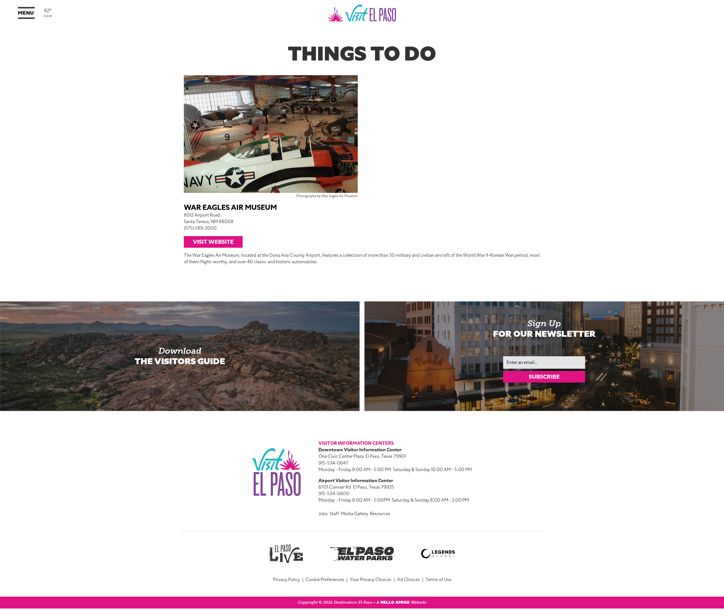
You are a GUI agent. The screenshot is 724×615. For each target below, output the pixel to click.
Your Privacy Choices (370, 580)
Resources (380, 514)
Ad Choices (408, 580)
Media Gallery (354, 514)
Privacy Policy (286, 580)
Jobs (323, 514)
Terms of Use (438, 580)
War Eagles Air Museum (230, 207)
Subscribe (544, 377)
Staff (334, 514)
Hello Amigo (395, 602)
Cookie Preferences (325, 580)
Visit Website (213, 242)
